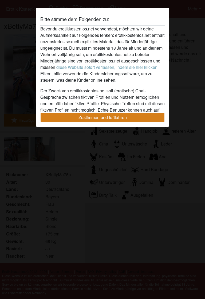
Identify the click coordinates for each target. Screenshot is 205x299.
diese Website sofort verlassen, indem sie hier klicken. (107, 67)
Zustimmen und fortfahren (102, 117)
